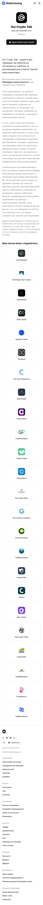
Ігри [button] (4, 791)
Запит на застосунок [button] (10, 813)
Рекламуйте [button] (7, 816)
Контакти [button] (6, 834)
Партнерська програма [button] (11, 842)
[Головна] (12, 3)
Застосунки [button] (7, 787)
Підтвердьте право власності (15, 82)
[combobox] (15, 742)
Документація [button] (8, 831)
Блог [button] (4, 838)
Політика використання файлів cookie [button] (17, 881)
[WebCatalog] (4, 731)
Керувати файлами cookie (11, 748)
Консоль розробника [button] (10, 805)
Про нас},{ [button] (6, 856)
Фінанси (21, 34)
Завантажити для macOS (23, 42)
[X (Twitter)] (3, 738)
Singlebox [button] (6, 777)
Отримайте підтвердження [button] (13, 809)
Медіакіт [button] (5, 863)
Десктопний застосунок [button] (11, 762)
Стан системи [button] (7, 845)
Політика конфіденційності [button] (13, 878)
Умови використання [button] (10, 892)
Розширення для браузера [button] (12, 766)
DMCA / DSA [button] (7, 896)
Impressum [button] (6, 899)
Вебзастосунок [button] (8, 769)
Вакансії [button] (5, 860)
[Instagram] (14, 738)
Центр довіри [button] (7, 874)
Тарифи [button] (5, 827)
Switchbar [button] (6, 773)
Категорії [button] (6, 795)
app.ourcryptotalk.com (21, 30)
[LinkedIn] (7, 738)
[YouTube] (10, 738)
